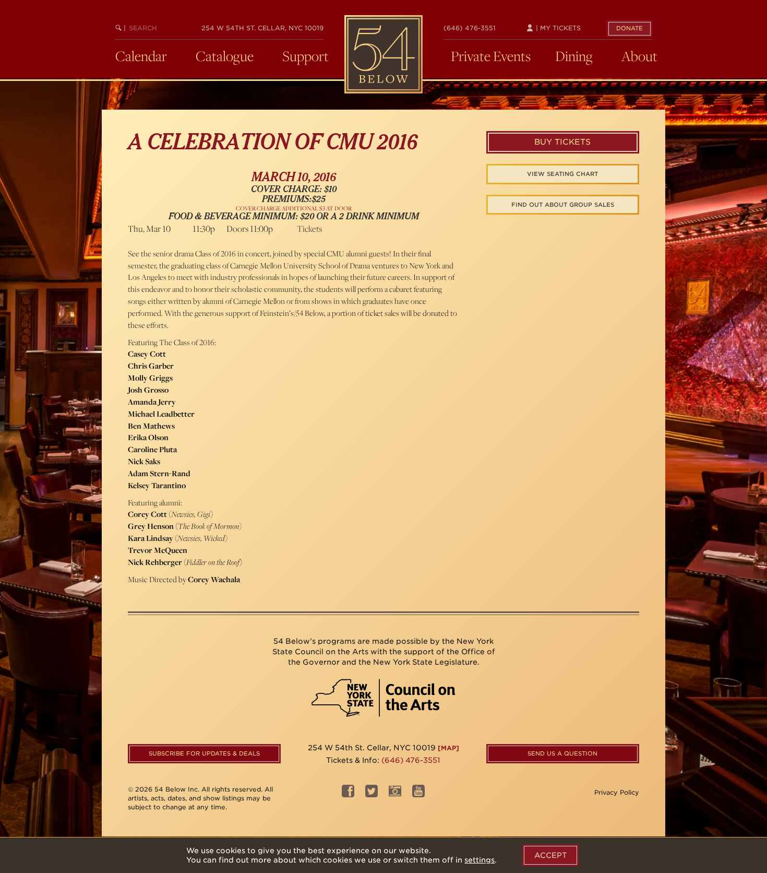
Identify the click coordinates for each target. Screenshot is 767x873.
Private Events (491, 56)
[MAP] (448, 748)
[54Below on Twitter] (371, 793)
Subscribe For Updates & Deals (204, 753)
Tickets (309, 228)
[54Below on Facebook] (348, 793)
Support (305, 56)
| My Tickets (557, 28)
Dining (574, 56)
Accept (550, 855)
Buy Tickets (562, 142)
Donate (629, 28)
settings (479, 860)
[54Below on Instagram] (395, 793)
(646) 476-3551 (470, 28)
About (639, 56)
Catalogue (225, 56)
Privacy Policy (616, 792)
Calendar (141, 56)
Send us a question (562, 753)
